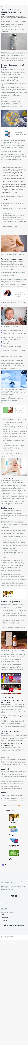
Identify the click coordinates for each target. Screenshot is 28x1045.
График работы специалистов (7, 912)
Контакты (4, 920)
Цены (3, 914)
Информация (5, 906)
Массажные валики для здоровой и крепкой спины (14, 846)
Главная (4, 900)
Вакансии (3, 909)
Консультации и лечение (7, 903)
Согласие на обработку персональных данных (11, 937)
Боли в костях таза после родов (13, 823)
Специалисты (4, 908)
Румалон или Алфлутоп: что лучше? (14, 835)
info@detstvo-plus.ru (9, 889)
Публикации (5, 917)
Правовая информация (6, 910)
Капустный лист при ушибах (13, 859)
